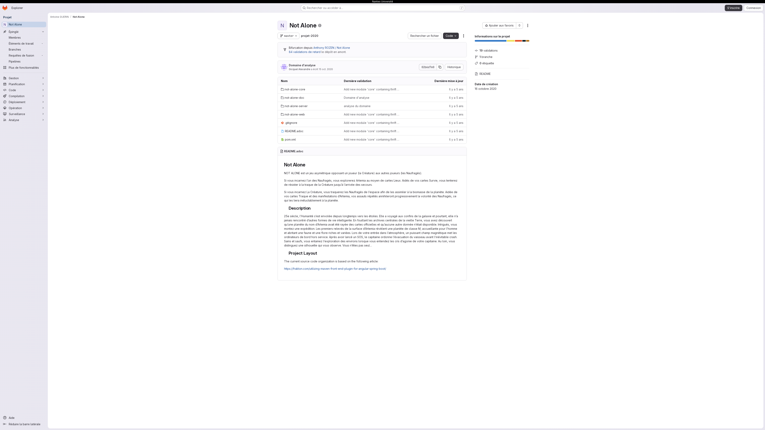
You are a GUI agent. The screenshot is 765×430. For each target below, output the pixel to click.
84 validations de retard (305, 52)
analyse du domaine (357, 106)
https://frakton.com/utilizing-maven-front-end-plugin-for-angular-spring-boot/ (335, 268)
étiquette (487, 63)
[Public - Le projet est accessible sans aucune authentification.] (319, 25)
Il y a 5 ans (456, 89)
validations (489, 50)
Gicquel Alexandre (299, 69)
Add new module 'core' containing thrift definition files (372, 89)
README (485, 73)
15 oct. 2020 (326, 69)
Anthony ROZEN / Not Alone (331, 47)
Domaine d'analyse (302, 65)
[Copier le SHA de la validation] (440, 67)
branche (486, 57)
